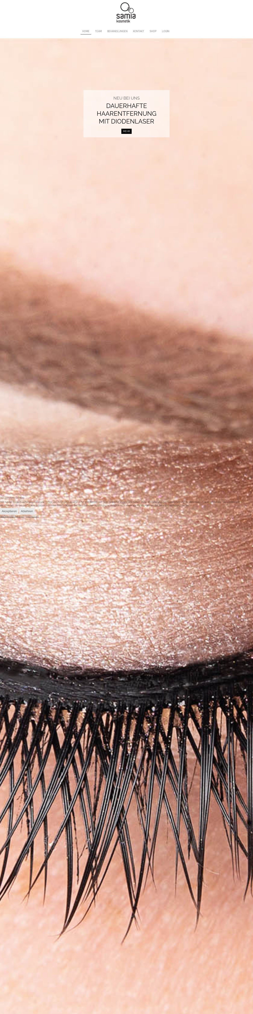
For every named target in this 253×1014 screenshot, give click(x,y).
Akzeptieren (9, 511)
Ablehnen (27, 511)
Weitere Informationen (12, 516)
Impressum (32, 516)
